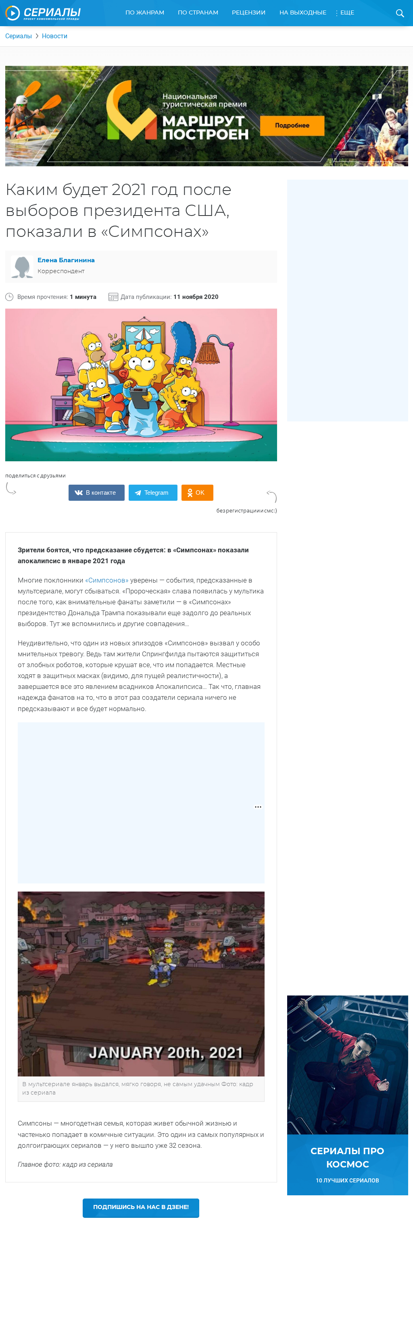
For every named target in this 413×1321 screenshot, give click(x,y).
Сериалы (18, 36)
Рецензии (249, 13)
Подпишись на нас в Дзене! (141, 1207)
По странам (198, 13)
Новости (54, 36)
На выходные (303, 13)
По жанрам (144, 13)
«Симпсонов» (107, 580)
